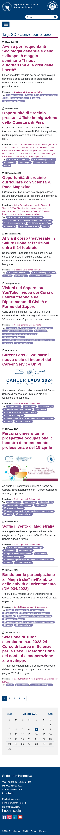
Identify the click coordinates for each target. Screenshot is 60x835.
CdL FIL (24, 153)
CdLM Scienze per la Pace (16, 98)
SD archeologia (44, 328)
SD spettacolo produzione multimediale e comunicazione (28, 340)
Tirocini (32, 147)
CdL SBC (33, 153)
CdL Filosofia (41, 147)
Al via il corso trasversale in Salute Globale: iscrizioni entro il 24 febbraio (28, 243)
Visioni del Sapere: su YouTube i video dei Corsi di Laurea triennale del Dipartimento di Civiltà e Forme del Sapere (28, 297)
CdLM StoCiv (21, 147)
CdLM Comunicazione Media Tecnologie (24, 217)
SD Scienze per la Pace (33, 92)
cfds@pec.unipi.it (11, 806)
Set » (50, 714)
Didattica (18, 92)
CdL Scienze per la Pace (45, 95)
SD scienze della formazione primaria (20, 334)
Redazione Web (11, 799)
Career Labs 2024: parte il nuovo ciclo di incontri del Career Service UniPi (26, 359)
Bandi (16, 607)
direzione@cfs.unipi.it (14, 803)
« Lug (9, 714)
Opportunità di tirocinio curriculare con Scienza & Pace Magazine (26, 182)
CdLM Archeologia (47, 153)
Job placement (13, 406)
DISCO (13, 208)
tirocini (7, 165)
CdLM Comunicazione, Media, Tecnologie (32, 144)
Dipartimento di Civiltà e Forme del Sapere (26, 5)
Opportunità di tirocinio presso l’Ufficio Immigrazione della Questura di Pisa (29, 117)
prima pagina (24, 162)
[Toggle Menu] (6, 24)
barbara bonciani (14, 95)
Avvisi (28, 95)
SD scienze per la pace (13, 101)
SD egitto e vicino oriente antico (17, 331)
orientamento (9, 162)
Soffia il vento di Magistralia (28, 526)
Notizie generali (21, 325)
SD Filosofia (40, 331)
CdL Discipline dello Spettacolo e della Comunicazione (27, 220)
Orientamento (35, 325)
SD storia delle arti (23, 343)
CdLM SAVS (19, 156)
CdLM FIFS (7, 156)
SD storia (8, 343)
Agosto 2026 (30, 714)
